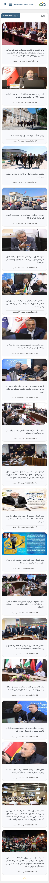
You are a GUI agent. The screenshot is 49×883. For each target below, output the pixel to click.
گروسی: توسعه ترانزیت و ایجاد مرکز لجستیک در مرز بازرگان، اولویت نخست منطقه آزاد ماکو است (25, 389)
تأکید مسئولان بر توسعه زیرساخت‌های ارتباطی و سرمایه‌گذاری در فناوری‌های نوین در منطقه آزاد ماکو (25, 604)
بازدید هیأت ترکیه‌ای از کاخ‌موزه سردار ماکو (27, 135)
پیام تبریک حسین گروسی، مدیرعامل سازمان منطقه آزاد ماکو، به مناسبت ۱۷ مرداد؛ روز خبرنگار (25, 519)
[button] (5, 4)
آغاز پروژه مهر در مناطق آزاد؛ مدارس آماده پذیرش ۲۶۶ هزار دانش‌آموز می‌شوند (25, 96)
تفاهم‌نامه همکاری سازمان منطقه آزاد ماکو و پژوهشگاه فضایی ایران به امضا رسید (25, 647)
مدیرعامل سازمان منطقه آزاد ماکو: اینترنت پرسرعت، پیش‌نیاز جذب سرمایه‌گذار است (25, 771)
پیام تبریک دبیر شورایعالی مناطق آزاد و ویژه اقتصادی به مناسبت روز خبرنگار (25, 561)
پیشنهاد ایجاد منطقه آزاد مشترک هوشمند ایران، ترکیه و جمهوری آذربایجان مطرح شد (25, 730)
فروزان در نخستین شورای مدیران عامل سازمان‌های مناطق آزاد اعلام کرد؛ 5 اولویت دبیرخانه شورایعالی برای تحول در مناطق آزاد (25, 474)
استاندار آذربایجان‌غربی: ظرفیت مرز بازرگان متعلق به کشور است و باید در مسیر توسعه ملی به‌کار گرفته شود (25, 304)
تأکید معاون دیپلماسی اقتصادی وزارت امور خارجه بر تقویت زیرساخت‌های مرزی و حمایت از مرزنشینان (25, 259)
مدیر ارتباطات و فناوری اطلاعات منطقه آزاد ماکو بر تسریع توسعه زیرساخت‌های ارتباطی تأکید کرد (25, 688)
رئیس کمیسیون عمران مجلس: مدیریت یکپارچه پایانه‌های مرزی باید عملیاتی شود (25, 346)
